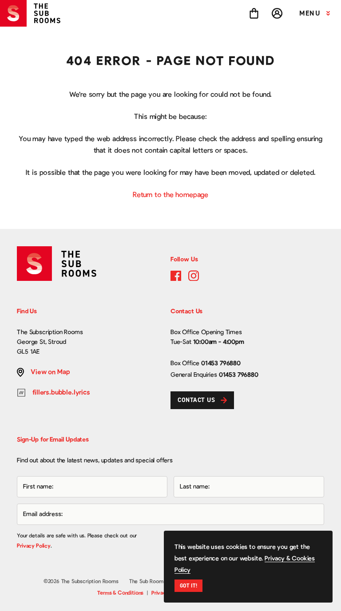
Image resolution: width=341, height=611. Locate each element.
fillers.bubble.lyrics (61, 392)
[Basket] (254, 13)
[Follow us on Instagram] (193, 275)
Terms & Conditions (120, 592)
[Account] (277, 13)
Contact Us (196, 400)
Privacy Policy (33, 545)
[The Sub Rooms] (33, 13)
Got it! (188, 585)
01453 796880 (221, 363)
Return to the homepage (170, 194)
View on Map (50, 372)
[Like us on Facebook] (175, 275)
